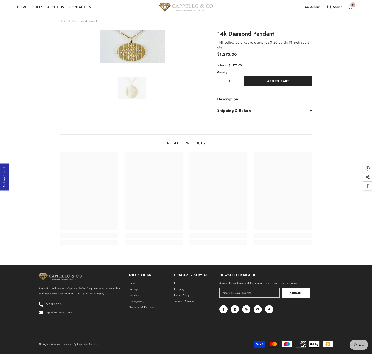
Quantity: (222, 72)
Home (63, 21)
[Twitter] (269, 309)
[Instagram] (235, 309)
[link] (89, 235)
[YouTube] (258, 309)
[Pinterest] (246, 309)
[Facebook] (223, 309)
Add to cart (278, 81)
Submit (296, 293)
